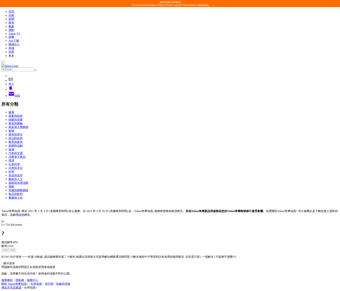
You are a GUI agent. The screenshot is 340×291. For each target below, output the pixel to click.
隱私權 (20, 280)
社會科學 (14, 164)
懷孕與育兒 (15, 134)
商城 (11, 48)
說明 (21, 214)
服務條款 (7, 280)
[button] (173, 56)
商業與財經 (15, 115)
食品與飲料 (15, 194)
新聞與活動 (15, 145)
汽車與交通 (15, 153)
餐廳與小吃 (15, 197)
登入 (11, 83)
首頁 (11, 11)
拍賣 (11, 51)
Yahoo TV (14, 33)
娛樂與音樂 (15, 119)
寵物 (11, 130)
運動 (11, 30)
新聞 (11, 18)
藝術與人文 (15, 179)
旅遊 (11, 149)
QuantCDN (203, 5)
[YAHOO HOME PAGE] (9, 65)
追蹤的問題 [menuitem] (20, 267)
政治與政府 (15, 138)
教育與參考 (15, 141)
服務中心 (32, 280)
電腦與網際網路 (18, 190)
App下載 (13, 40)
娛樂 (11, 36)
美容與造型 (15, 175)
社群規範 (36, 283)
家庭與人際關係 (18, 127)
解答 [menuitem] (10, 267)
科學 (11, 171)
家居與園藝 (15, 123)
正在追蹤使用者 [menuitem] (37, 267)
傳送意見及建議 (11, 287)
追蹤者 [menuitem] (51, 267)
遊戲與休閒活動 (18, 182)
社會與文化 (15, 167)
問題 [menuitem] (4, 267)
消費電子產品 (17, 156)
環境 (11, 160)
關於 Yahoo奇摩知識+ (14, 283)
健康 (11, 112)
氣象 (11, 26)
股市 (11, 22)
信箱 (11, 15)
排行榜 (49, 283)
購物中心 (14, 44)
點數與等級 (63, 283)
